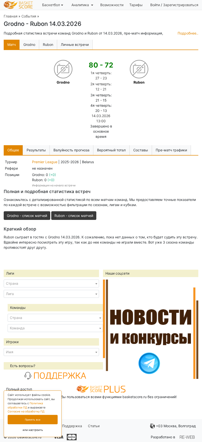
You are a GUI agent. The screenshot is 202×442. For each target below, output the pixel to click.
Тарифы (136, 5)
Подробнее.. (188, 33)
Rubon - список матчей (73, 215)
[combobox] (51, 283)
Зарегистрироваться (180, 5)
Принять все (32, 419)
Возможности (111, 5)
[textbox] (51, 283)
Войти (155, 5)
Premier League (44, 162)
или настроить (33, 430)
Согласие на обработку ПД (26, 411)
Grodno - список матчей (27, 215)
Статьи (94, 426)
